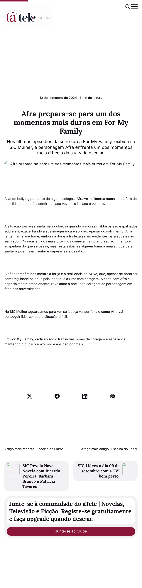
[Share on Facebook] (57, 396)
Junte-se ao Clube (71, 531)
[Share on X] (29, 396)
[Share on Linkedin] (84, 396)
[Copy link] (112, 396)
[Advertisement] (71, 56)
